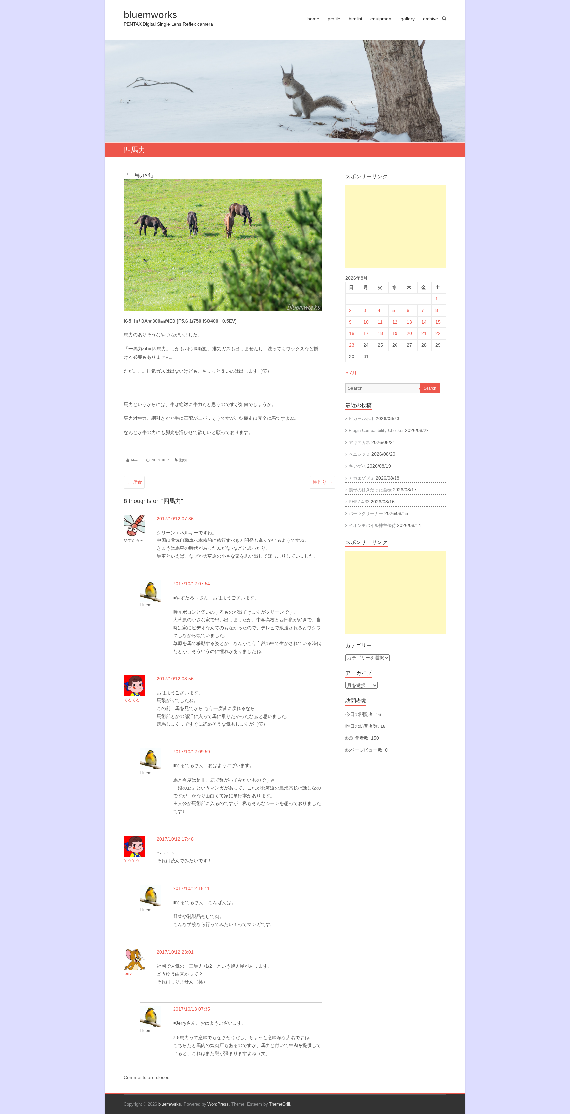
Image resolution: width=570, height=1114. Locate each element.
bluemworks (150, 14)
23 (351, 345)
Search (430, 388)
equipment (381, 18)
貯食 (134, 482)
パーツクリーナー (366, 513)
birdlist (355, 18)
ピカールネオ (361, 418)
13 (409, 322)
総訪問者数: (358, 738)
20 (409, 333)
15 (438, 322)
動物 (183, 460)
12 (394, 322)
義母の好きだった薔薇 (370, 489)
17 (366, 333)
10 (366, 322)
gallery (408, 18)
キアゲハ (357, 466)
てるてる (132, 700)
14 (424, 322)
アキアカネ (359, 442)
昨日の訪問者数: (362, 726)
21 (424, 333)
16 (351, 333)
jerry (128, 973)
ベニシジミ (359, 454)
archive (430, 18)
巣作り (322, 482)
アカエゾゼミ (361, 478)
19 (394, 333)
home (313, 18)
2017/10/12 (160, 460)
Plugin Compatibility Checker (376, 430)
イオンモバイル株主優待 (372, 525)
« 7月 (351, 372)
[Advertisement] (395, 226)
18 (380, 333)
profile (334, 18)
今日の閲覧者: (360, 714)
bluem (136, 460)
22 (438, 333)
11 (380, 322)
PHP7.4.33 (359, 501)
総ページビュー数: (365, 750)
